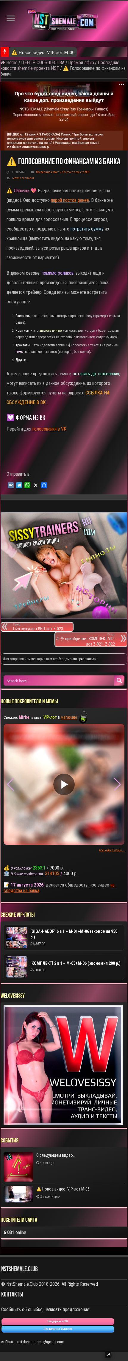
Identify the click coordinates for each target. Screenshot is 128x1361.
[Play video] (64, 784)
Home (11, 62)
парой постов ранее (70, 200)
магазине (69, 717)
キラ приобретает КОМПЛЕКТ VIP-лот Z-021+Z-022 (85, 639)
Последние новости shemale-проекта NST (63, 172)
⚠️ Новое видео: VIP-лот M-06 (42, 52)
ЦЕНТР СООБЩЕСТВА (43, 62)
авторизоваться (84, 659)
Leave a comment (23, 178)
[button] (117, 784)
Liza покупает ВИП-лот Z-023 (38, 627)
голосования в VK (49, 429)
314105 (52, 873)
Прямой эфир (81, 62)
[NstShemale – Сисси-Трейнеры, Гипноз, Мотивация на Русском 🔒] (64, 21)
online (15, 1232)
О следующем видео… (55, 1155)
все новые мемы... (111, 850)
